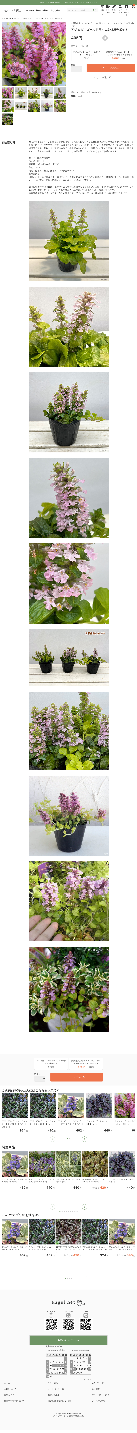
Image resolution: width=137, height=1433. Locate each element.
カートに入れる (110, 67)
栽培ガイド (9, 1395)
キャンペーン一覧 (56, 1389)
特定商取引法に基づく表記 (60, 1401)
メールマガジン (99, 1401)
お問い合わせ (54, 1395)
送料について (76, 96)
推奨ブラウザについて (14, 1401)
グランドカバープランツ (11, 19)
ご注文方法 (53, 1383)
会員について (10, 1389)
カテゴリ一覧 (98, 1383)
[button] (84, 1139)
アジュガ (26, 19)
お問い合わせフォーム (68, 1340)
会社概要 (96, 1389)
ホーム (7, 1383)
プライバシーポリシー (102, 1395)
